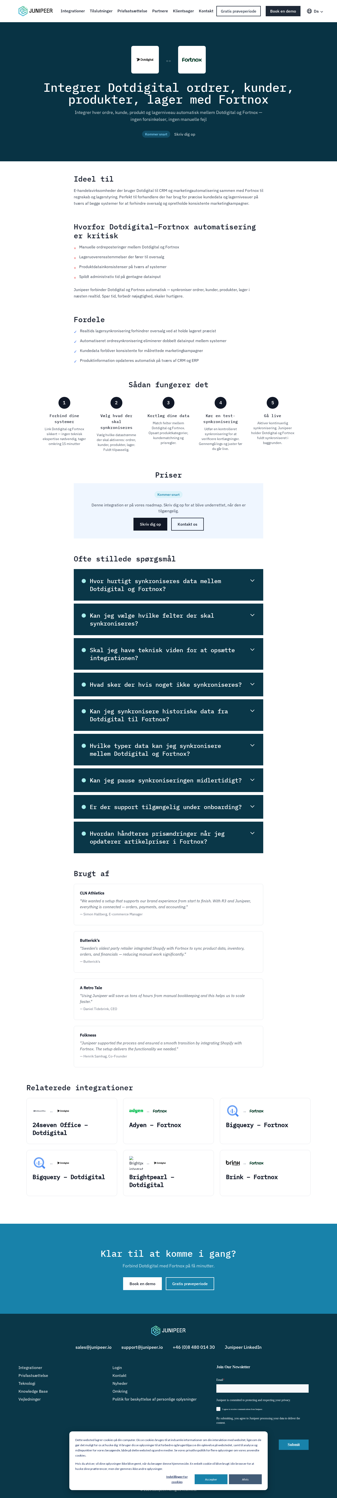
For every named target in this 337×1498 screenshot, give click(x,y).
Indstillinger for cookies (177, 1479)
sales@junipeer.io (93, 1347)
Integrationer (73, 10)
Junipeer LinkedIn (243, 1347)
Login (117, 1367)
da (316, 11)
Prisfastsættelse (132, 10)
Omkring (119, 1391)
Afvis (245, 1479)
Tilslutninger (101, 10)
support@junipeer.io (142, 1347)
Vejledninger (30, 1399)
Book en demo (283, 11)
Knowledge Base (33, 1391)
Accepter (211, 1479)
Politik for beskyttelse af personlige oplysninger (154, 1399)
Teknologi (27, 1383)
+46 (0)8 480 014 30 (194, 1347)
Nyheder (120, 1383)
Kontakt (206, 10)
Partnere (160, 10)
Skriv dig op (184, 134)
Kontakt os (187, 524)
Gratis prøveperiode (238, 11)
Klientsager (183, 10)
